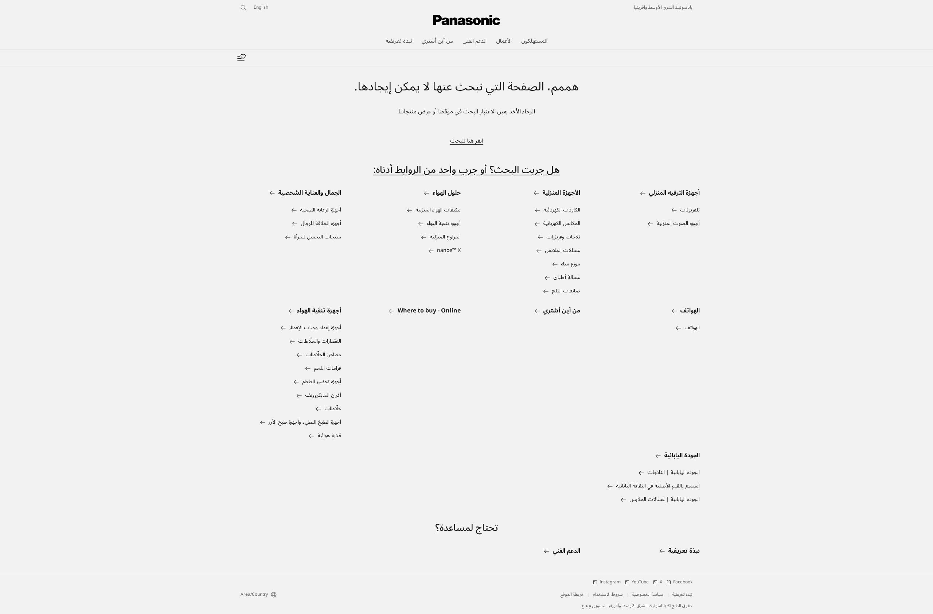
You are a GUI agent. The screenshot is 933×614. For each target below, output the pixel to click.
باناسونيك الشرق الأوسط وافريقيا (663, 7)
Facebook (682, 582)
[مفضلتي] (241, 58)
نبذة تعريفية (682, 594)
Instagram (610, 582)
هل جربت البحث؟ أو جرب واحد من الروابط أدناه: (466, 170)
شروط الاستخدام (608, 594)
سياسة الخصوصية (647, 594)
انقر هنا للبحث (466, 141)
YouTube (640, 582)
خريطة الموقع (572, 594)
